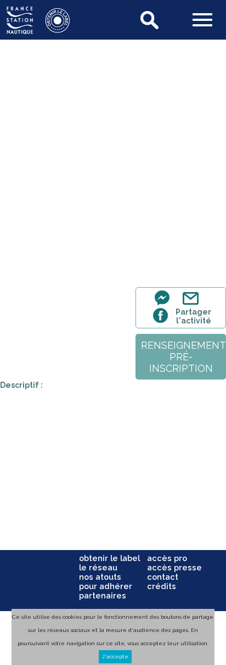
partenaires (102, 595)
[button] (202, 21)
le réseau (98, 567)
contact (162, 576)
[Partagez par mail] (193, 304)
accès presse (174, 567)
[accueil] (20, 30)
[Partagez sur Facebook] (162, 321)
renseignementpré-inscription (183, 356)
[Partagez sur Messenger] (165, 304)
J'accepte (115, 656)
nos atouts (100, 576)
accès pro (167, 558)
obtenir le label (109, 558)
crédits (161, 586)
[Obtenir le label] (52, 30)
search (150, 20)
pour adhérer (105, 586)
